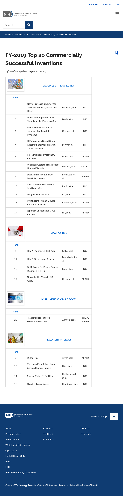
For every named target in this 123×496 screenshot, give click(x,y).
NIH (7, 466)
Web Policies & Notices (17, 444)
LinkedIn (47, 439)
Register (107, 4)
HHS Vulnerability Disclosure (20, 472)
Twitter (47, 433)
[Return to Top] (114, 416)
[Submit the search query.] (29, 25)
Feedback (86, 433)
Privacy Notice (13, 433)
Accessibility (12, 439)
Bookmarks (94, 4)
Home (8, 34)
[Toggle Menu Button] (117, 14)
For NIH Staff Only (15, 455)
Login (117, 4)
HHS (7, 461)
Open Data (11, 450)
